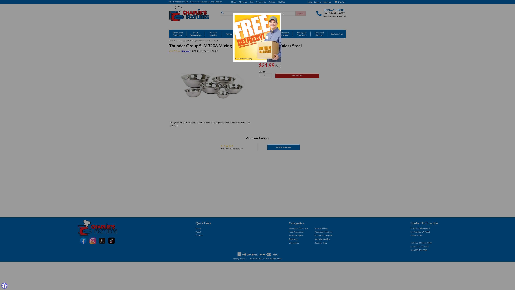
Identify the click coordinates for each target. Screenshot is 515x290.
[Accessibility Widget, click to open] (4, 286)
